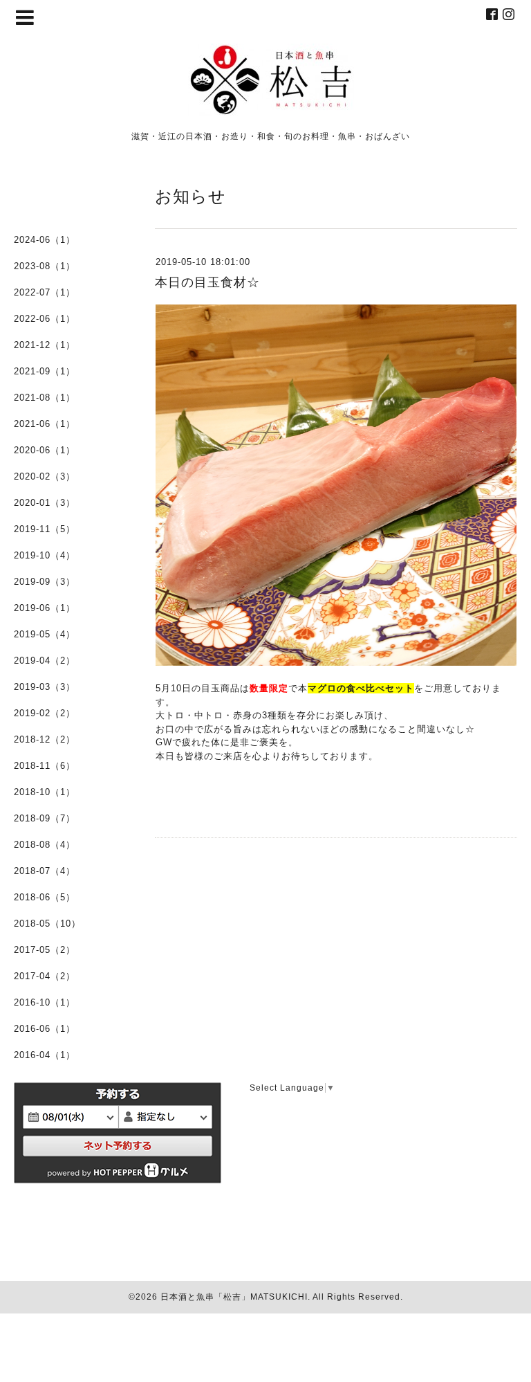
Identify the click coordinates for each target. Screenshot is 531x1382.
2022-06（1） (44, 318)
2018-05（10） (47, 923)
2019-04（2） (44, 660)
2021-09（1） (44, 371)
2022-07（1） (44, 292)
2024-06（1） (44, 240)
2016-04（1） (44, 1055)
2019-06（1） (44, 608)
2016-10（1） (44, 1002)
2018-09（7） (44, 818)
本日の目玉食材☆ (207, 282)
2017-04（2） (44, 976)
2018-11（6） (44, 766)
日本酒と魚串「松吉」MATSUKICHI (234, 1297)
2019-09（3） (44, 581)
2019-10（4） (44, 555)
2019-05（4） (44, 634)
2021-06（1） (44, 424)
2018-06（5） (44, 897)
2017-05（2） (44, 950)
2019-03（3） (44, 687)
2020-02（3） (44, 476)
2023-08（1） (44, 266)
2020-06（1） (44, 450)
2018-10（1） (44, 792)
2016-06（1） (44, 1029)
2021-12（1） (44, 345)
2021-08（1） (44, 397)
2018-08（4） (44, 844)
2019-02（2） (44, 713)
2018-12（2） (44, 739)
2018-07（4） (44, 871)
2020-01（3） (44, 503)
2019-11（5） (44, 529)
